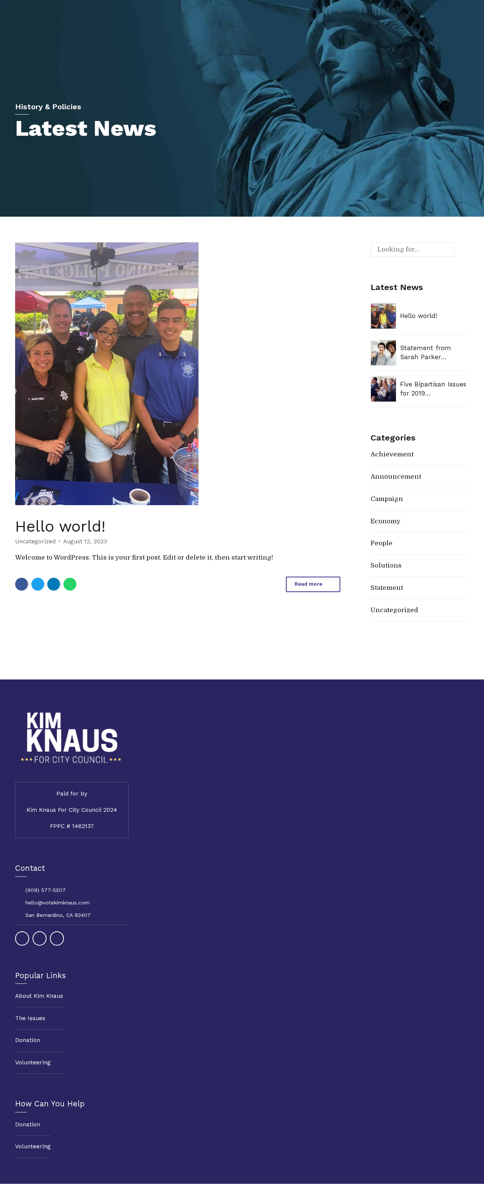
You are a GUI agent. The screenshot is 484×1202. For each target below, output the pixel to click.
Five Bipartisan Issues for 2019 (433, 388)
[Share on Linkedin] (53, 584)
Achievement (392, 454)
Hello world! (60, 526)
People (381, 543)
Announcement (396, 476)
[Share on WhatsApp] (70, 584)
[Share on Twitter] (37, 584)
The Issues (30, 1018)
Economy (385, 521)
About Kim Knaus (39, 996)
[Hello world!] (177, 373)
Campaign (387, 499)
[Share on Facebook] (21, 584)
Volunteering (33, 1062)
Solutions (386, 565)
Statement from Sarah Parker (425, 352)
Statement (387, 587)
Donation (27, 1040)
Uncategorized (35, 541)
